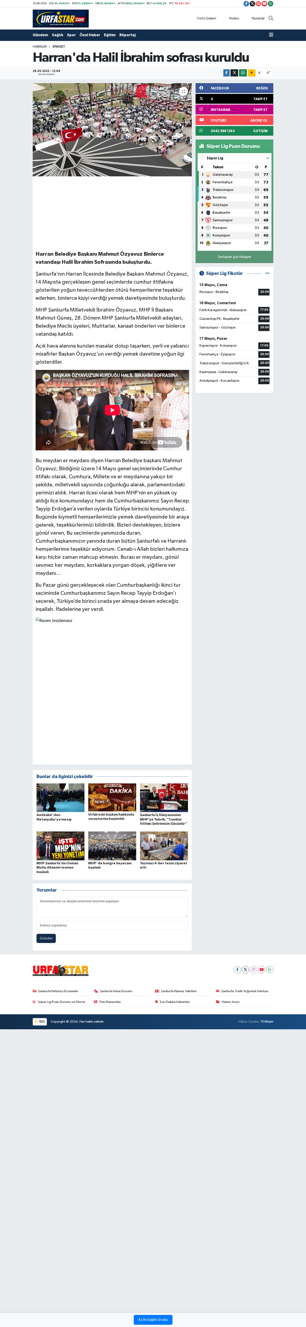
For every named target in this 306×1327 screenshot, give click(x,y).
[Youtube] (261, 969)
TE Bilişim (266, 1021)
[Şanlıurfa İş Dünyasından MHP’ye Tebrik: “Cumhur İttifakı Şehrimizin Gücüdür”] (164, 798)
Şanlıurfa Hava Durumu (116, 991)
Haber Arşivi (230, 1002)
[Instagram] (253, 969)
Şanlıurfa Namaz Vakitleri (179, 991)
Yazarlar (258, 18)
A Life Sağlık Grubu (153, 1320)
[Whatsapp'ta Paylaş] (243, 73)
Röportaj (127, 35)
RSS (42, 1021)
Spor (71, 35)
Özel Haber (90, 35)
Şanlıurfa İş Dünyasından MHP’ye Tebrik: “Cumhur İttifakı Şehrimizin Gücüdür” (163, 819)
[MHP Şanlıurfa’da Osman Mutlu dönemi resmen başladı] (60, 846)
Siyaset (58, 46)
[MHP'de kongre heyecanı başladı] (112, 846)
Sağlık (57, 35)
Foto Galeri (206, 18)
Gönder (46, 938)
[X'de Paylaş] (234, 73)
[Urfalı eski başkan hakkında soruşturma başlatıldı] (112, 797)
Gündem (40, 35)
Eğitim (110, 35)
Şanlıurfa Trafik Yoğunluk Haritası (244, 991)
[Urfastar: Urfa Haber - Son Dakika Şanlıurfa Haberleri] (61, 18)
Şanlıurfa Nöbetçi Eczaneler (58, 991)
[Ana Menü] (271, 35)
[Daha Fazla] (251, 73)
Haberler (40, 46)
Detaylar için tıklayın (234, 257)
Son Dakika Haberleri (175, 1002)
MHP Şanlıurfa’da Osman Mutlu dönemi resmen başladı (57, 867)
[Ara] (271, 18)
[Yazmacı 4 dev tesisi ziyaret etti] (164, 846)
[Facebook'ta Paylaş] (226, 73)
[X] (245, 969)
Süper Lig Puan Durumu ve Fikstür (62, 1002)
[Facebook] (237, 969)
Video (234, 18)
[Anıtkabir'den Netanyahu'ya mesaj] (60, 798)
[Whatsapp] (269, 969)
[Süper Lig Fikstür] (267, 273)
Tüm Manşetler (110, 1002)
